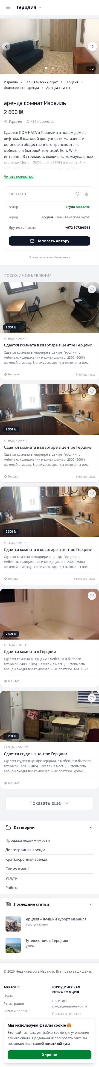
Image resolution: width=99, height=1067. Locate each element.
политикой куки (58, 1043)
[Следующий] (92, 46)
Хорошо (49, 1054)
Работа (12, 887)
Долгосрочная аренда (21, 87)
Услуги (11, 878)
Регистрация (14, 1003)
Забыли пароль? (16, 1011)
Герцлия (72, 82)
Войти (8, 996)
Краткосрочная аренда (26, 859)
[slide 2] (53, 68)
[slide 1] (46, 68)
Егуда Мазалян (78, 206)
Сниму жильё (17, 868)
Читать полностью (19, 176)
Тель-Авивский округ (41, 82)
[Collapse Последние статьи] (91, 904)
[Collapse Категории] (91, 827)
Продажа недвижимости (28, 840)
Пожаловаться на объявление (49, 257)
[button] (49, 46)
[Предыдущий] (6, 46)
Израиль (11, 82)
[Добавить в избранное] (77, 194)
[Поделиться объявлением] (86, 194)
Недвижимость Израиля (35, 971)
